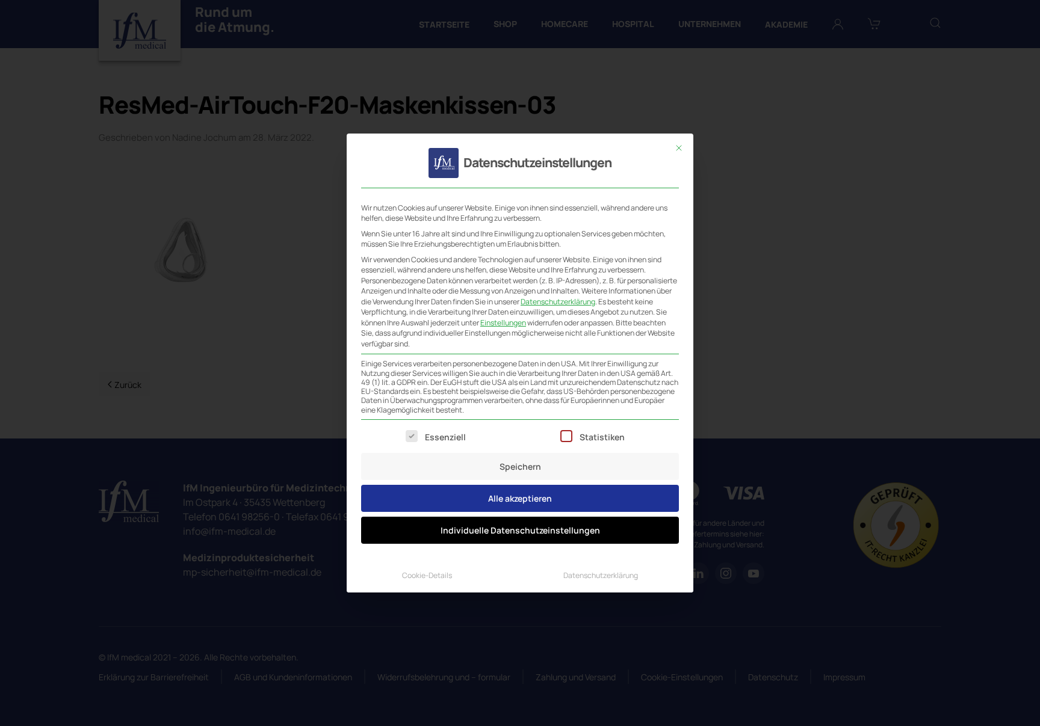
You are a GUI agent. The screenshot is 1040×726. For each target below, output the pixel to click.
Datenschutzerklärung (558, 302)
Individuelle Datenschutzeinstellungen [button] (520, 530)
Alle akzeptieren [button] (520, 498)
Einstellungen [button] (503, 323)
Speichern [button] (520, 466)
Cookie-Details (427, 575)
